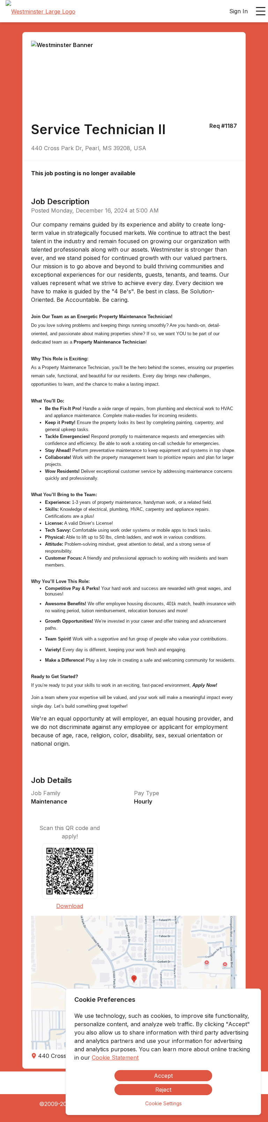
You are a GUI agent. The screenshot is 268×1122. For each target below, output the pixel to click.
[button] (134, 983)
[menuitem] (40, 11)
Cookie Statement (115, 1057)
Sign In (238, 11)
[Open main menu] (260, 11)
